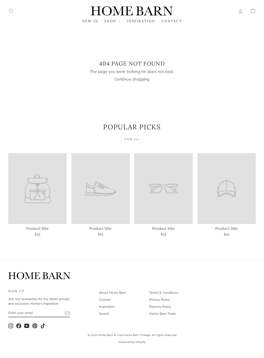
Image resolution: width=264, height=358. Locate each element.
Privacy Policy (159, 300)
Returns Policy (160, 307)
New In (90, 21)
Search (104, 314)
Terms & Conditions (163, 293)
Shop (111, 21)
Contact (171, 21)
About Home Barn (112, 293)
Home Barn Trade (162, 314)
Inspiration (141, 21)
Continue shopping (132, 79)
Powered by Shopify (131, 342)
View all (132, 139)
